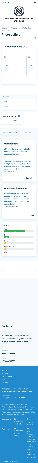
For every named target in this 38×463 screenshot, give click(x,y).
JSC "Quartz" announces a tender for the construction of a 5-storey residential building (18, 151)
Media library (27, 28)
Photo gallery (6, 31)
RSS (3, 380)
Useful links (27, 133)
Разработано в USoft (10, 461)
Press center (15, 28)
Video (6, 101)
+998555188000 (8, 353)
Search (4, 370)
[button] (7, 65)
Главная (5, 28)
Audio (6, 106)
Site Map (5, 373)
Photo (7, 96)
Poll (5, 253)
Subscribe (5, 383)
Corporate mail (7, 376)
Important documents (10, 133)
